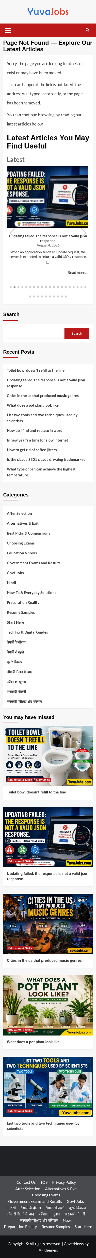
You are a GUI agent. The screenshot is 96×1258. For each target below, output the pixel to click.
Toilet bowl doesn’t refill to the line (35, 370)
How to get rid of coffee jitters (32, 449)
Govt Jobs (15, 572)
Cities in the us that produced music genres (43, 395)
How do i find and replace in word (35, 430)
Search (11, 314)
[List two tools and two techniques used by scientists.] (48, 1087)
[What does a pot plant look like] (48, 1005)
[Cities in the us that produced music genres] (48, 924)
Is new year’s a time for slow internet (37, 440)
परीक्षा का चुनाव (16, 681)
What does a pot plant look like (33, 405)
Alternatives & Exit (23, 523)
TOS (44, 1182)
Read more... (77, 272)
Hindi (11, 582)
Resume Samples (21, 612)
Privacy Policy (64, 1182)
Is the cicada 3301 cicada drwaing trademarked (46, 459)
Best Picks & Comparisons (28, 533)
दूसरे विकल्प (14, 662)
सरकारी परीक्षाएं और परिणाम (24, 701)
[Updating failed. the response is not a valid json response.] (48, 837)
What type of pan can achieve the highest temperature (41, 472)
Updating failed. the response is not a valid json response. (48, 238)
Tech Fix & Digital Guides (27, 632)
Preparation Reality (23, 602)
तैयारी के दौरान (16, 642)
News (67, 1220)
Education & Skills (22, 553)
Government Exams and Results (34, 563)
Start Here (15, 622)
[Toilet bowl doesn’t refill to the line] (48, 756)
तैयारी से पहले (15, 652)
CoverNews (74, 1243)
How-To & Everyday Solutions (31, 592)
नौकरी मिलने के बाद (19, 671)
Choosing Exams (21, 543)
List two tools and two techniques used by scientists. (42, 418)
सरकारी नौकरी (16, 691)
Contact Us (26, 1182)
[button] (8, 30)
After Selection (19, 513)
